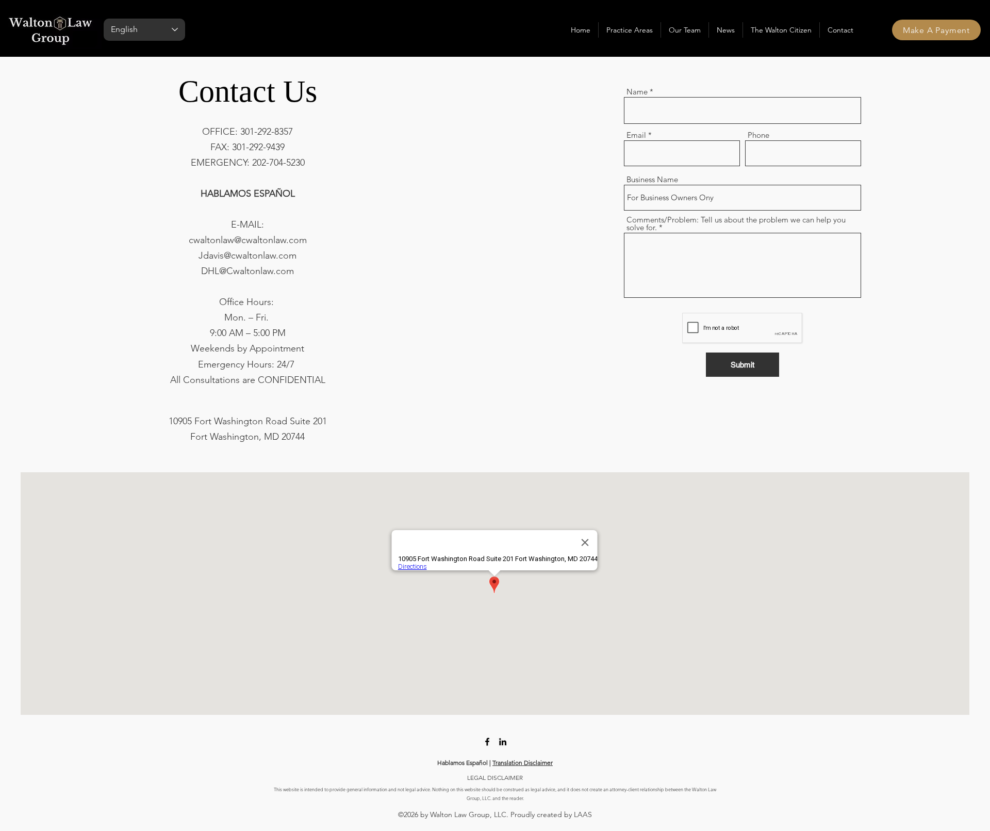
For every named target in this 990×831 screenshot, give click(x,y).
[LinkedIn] (503, 742)
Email (636, 135)
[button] (630, 30)
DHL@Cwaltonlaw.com (247, 271)
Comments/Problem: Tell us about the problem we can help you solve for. (736, 223)
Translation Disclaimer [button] (522, 762)
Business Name (652, 179)
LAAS (583, 814)
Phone (758, 135)
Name (637, 91)
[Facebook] (487, 742)
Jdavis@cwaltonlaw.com (247, 255)
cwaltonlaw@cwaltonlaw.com (248, 240)
